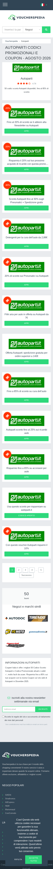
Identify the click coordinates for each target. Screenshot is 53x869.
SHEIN (8, 795)
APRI (26, 131)
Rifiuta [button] (18, 860)
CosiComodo (10, 813)
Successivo (26, 575)
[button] (35, 851)
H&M (7, 806)
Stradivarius (10, 798)
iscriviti (43, 709)
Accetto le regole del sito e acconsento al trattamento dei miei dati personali (27, 718)
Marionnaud (10, 809)
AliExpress (9, 802)
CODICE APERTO (26, 516)
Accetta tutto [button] (33, 859)
